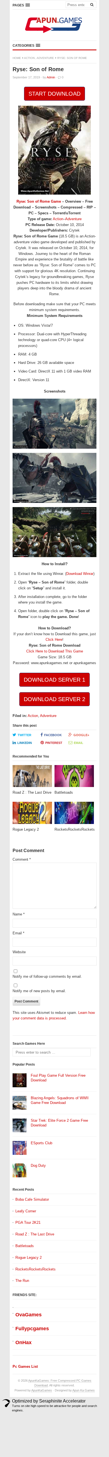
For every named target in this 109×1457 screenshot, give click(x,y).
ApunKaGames (41, 1390)
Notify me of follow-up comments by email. (47, 976)
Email (78, 742)
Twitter (24, 735)
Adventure (45, 57)
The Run (22, 1281)
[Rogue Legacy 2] (32, 814)
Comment (22, 859)
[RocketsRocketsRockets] (74, 814)
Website (19, 952)
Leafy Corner (25, 1211)
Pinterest (53, 742)
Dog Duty (38, 1165)
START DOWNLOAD (54, 94)
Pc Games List (25, 1366)
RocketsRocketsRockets (35, 1269)
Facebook (53, 735)
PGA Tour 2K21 (28, 1222)
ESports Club (41, 1143)
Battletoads (24, 1246)
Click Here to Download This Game (54, 651)
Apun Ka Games (83, 1390)
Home (17, 57)
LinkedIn (24, 742)
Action (29, 57)
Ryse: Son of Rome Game (38, 201)
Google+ (81, 735)
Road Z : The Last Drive (34, 1234)
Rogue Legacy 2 (28, 1257)
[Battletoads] (74, 777)
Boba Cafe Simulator (32, 1199)
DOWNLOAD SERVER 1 (54, 680)
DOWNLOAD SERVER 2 (54, 699)
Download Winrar (79, 574)
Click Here (54, 639)
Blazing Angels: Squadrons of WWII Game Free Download (60, 1100)
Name (19, 914)
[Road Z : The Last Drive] (32, 777)
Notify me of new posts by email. (39, 991)
